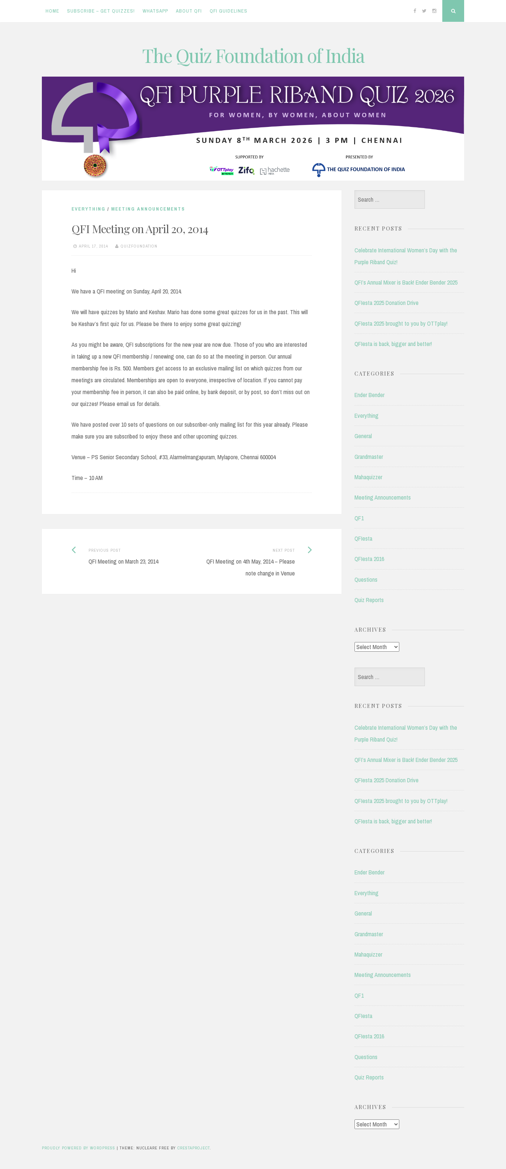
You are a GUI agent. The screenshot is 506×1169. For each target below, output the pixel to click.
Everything (88, 209)
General (363, 436)
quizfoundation (139, 246)
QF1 (359, 518)
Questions (365, 579)
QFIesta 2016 (369, 559)
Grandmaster (368, 457)
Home (52, 11)
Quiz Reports (369, 600)
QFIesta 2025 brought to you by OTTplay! (400, 323)
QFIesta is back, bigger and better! (393, 344)
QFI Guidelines (228, 11)
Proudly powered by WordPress (78, 1147)
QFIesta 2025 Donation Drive (386, 303)
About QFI (189, 11)
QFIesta (363, 538)
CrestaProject (193, 1147)
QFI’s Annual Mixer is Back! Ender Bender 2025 (405, 282)
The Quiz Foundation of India (253, 55)
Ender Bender (369, 395)
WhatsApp (155, 11)
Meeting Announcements (148, 209)
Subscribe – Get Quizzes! (101, 11)
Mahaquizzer (368, 477)
